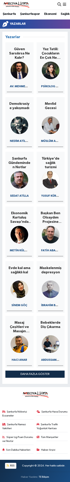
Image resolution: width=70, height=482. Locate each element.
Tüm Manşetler (49, 437)
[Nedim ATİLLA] (19, 124)
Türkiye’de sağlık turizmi (50, 163)
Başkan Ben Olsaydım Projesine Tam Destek (50, 217)
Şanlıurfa (9, 14)
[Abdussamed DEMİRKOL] (51, 343)
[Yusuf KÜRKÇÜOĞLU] (51, 179)
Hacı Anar (19, 359)
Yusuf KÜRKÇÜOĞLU (55, 195)
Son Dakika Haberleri (18, 450)
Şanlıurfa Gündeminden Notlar (19, 163)
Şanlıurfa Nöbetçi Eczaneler (14, 413)
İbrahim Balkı (51, 305)
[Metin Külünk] (19, 234)
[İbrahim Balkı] (51, 289)
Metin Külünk (20, 250)
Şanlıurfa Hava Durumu (54, 411)
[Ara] (59, 4)
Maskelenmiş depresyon (51, 270)
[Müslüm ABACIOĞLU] (51, 124)
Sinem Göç (19, 305)
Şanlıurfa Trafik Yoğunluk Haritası (47, 426)
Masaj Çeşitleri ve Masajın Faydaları (19, 327)
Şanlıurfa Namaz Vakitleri (14, 426)
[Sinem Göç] (19, 289)
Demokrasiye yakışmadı (19, 106)
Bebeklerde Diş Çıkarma (50, 325)
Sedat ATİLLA (19, 195)
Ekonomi (50, 14)
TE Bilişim (44, 477)
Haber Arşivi (48, 450)
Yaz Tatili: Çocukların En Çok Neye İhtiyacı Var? (50, 53)
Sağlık (65, 14)
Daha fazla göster (35, 374)
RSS (12, 465)
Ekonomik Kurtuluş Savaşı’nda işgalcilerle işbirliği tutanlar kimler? (19, 217)
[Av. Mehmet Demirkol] (19, 70)
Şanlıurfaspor (30, 14)
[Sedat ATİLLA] (19, 179)
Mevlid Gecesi (50, 106)
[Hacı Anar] (19, 343)
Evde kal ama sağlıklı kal (19, 270)
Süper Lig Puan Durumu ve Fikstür (17, 439)
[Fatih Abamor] (51, 234)
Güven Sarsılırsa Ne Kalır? (19, 53)
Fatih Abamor (51, 250)
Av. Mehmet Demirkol (26, 86)
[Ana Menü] (64, 4)
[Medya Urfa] (15, 5)
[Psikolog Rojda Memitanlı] (51, 70)
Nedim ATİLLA (19, 141)
